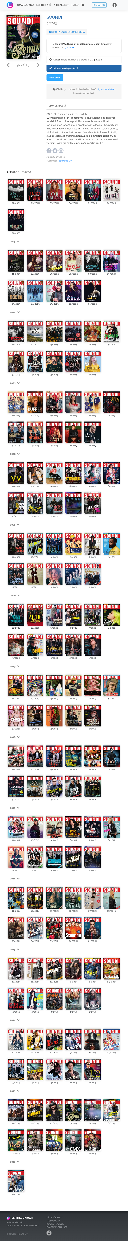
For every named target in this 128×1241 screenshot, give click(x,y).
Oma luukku (25, 5)
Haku (75, 5)
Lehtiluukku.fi (22, 1217)
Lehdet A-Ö (43, 5)
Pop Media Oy (65, 160)
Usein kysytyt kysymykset (22, 1225)
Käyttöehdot (54, 1217)
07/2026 (69, 47)
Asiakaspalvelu (15, 1222)
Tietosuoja (53, 1220)
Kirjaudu (99, 5)
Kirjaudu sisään (106, 89)
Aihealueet (61, 5)
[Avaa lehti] (16, 189)
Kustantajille (55, 1224)
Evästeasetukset (56, 1227)
